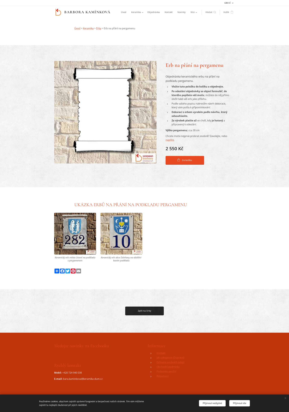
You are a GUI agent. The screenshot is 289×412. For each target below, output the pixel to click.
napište (170, 140)
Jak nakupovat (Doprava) (170, 357)
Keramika (88, 28)
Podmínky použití (166, 371)
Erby (98, 28)
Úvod (77, 28)
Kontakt (161, 353)
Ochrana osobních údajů (171, 362)
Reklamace (163, 376)
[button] (211, 12)
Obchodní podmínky (168, 366)
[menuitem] (124, 12)
